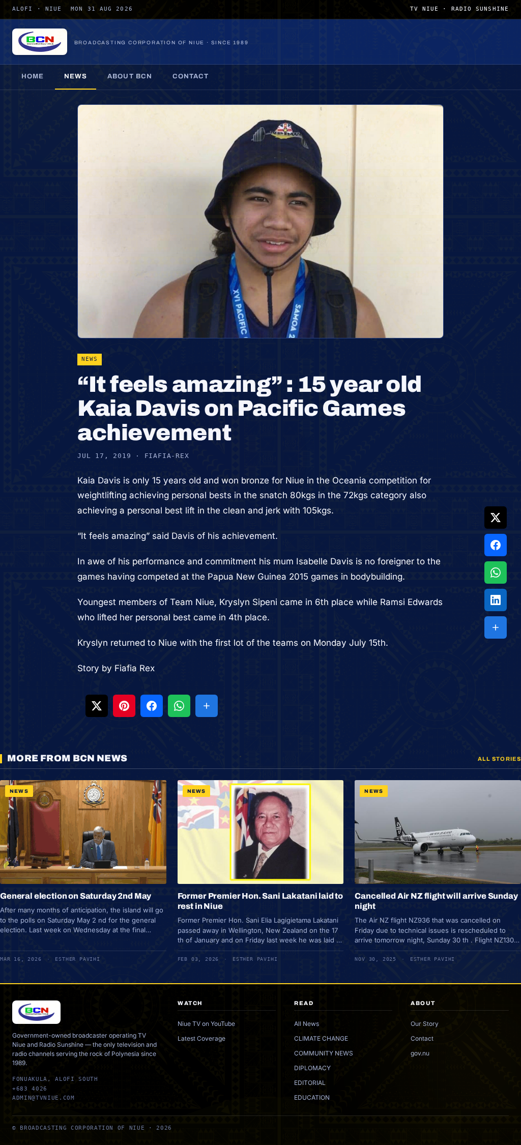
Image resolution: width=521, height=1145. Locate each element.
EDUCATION (312, 1097)
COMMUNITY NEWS (323, 1053)
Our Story (425, 1023)
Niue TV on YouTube (206, 1023)
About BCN (129, 76)
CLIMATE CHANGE (321, 1038)
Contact (190, 76)
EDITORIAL (310, 1082)
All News (306, 1023)
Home (32, 76)
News (75, 76)
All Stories (499, 759)
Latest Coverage (201, 1038)
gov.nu (420, 1053)
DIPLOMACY (312, 1068)
